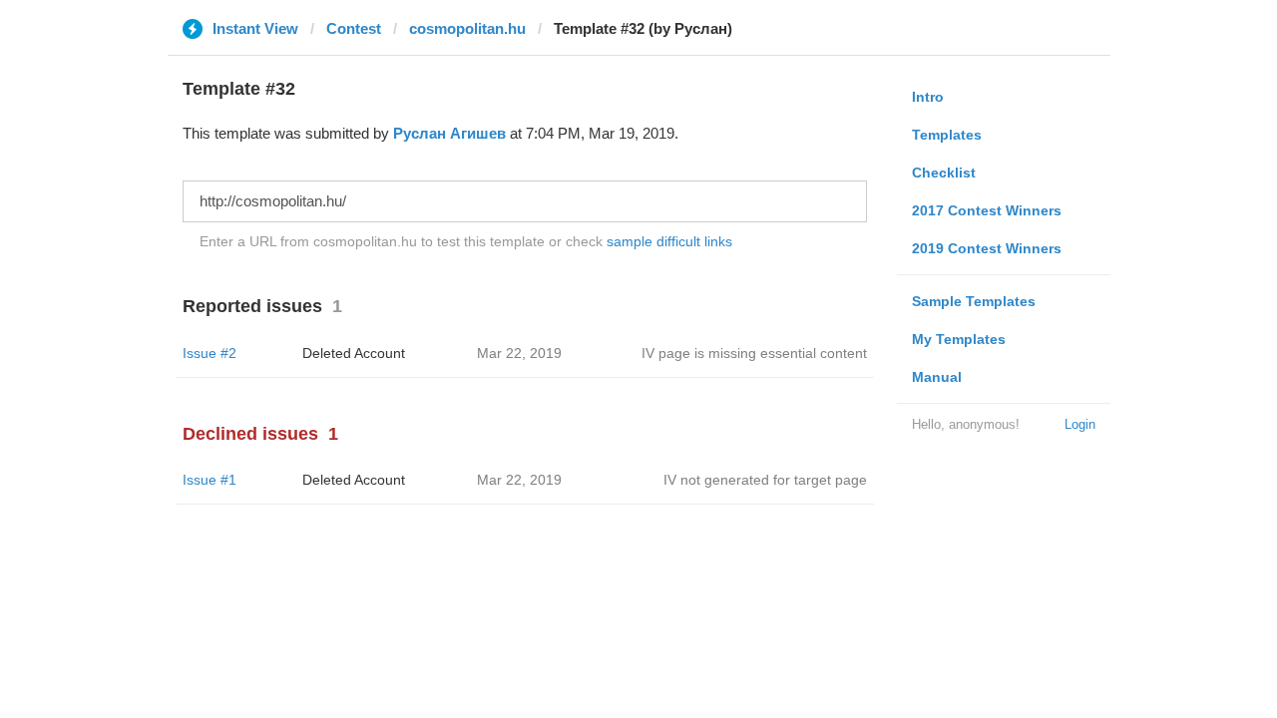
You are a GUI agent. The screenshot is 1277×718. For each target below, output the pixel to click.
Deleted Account (353, 353)
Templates (947, 135)
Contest (353, 28)
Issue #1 (209, 480)
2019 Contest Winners (987, 248)
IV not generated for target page (765, 480)
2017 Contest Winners (987, 210)
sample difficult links (669, 241)
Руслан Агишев (449, 133)
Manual (937, 377)
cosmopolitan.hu (467, 28)
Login (1079, 424)
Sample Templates (974, 301)
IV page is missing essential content (754, 353)
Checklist (944, 172)
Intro (928, 97)
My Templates (959, 339)
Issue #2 (209, 353)
